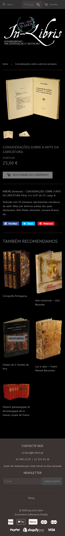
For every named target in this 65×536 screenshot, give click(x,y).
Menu (10, 4)
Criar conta (52, 481)
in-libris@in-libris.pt (32, 452)
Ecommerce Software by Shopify (31, 514)
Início (5, 64)
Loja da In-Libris (35, 510)
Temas (31, 498)
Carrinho (53, 4)
